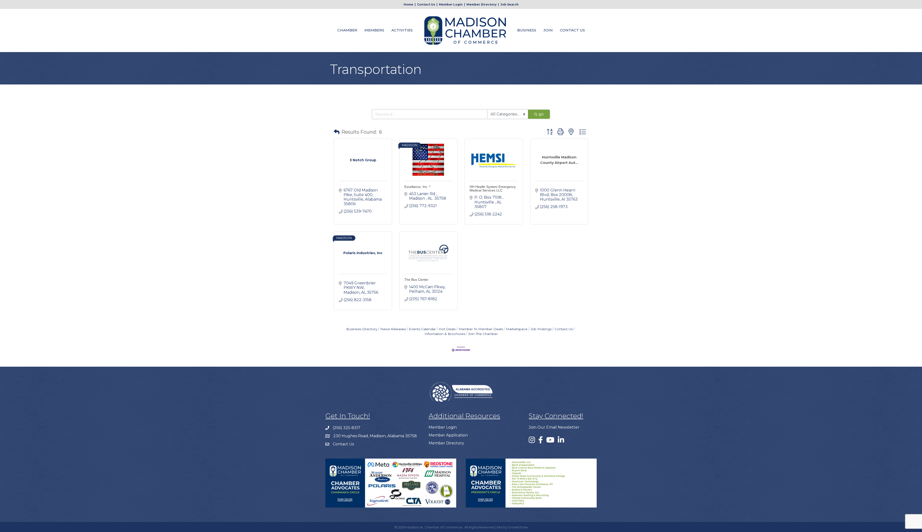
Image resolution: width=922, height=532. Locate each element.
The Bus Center (416, 279)
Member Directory (482, 4)
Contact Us (426, 4)
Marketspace (517, 329)
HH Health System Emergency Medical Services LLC (493, 188)
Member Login (451, 4)
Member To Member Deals (481, 329)
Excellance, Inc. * (417, 187)
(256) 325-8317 (346, 427)
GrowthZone (518, 527)
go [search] (541, 114)
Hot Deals (447, 329)
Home (408, 4)
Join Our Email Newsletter (554, 427)
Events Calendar (422, 329)
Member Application (448, 435)
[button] (337, 132)
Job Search (509, 4)
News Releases (393, 329)
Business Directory (361, 329)
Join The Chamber (483, 334)
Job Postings (541, 329)
